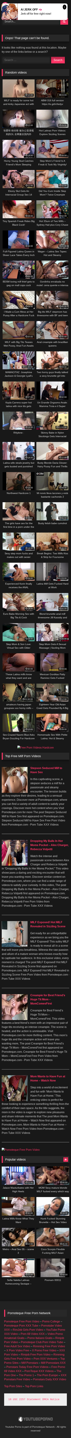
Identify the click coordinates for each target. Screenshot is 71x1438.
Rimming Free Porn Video (49, 1346)
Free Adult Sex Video (17, 1346)
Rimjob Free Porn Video (35, 1354)
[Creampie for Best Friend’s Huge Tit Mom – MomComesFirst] (15, 1019)
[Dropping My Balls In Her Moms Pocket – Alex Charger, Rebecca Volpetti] (15, 864)
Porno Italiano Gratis (39, 1338)
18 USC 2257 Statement (24, 1399)
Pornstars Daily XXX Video (49, 1379)
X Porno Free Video (44, 1350)
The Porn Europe (47, 1375)
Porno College (51, 1321)
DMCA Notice (50, 1399)
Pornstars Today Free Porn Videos (27, 1366)
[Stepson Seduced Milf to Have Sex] (15, 791)
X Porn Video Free (17, 1350)
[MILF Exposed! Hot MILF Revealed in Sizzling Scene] (15, 946)
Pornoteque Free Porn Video (21, 1321)
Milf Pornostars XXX (53, 1362)
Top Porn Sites (13, 1386)
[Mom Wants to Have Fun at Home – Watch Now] (15, 1100)
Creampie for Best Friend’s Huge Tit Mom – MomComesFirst (47, 999)
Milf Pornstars (29, 1362)
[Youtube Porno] (35, 1419)
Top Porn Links (34, 1386)
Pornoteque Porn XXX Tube (21, 1325)
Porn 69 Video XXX (33, 1333)
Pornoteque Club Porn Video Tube (42, 1342)
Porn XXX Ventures (45, 1358)
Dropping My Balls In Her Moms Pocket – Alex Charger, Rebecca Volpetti (49, 845)
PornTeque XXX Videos (39, 1371)
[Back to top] (60, 1427)
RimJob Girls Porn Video (28, 1329)
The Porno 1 (26, 1375)
